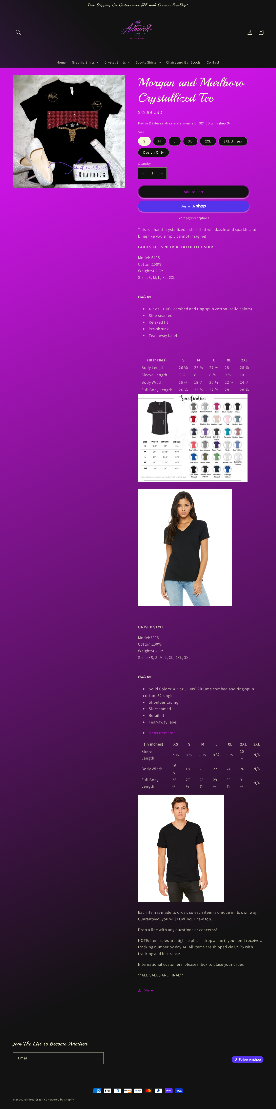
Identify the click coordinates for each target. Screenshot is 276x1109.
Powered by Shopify (61, 1099)
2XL (208, 141)
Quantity (144, 163)
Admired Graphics (35, 1099)
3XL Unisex (233, 141)
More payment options (193, 218)
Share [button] (148, 990)
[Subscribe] (97, 1058)
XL (190, 141)
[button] (18, 32)
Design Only (153, 152)
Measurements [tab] (162, 732)
